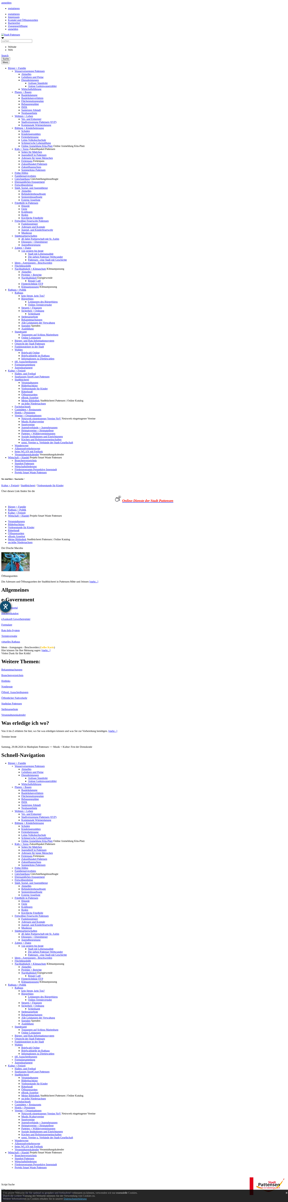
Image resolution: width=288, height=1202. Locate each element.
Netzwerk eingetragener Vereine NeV (41, 418)
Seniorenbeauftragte (31, 197)
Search (4, 55)
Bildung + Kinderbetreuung (29, 128)
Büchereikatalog (9, 613)
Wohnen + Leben (24, 116)
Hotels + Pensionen (25, 412)
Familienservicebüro (25, 176)
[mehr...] (93, 581)
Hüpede (25, 205)
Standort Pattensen (24, 463)
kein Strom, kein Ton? (33, 295)
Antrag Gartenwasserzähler (42, 86)
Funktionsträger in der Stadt (29, 346)
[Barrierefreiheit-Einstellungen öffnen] (5, 606)
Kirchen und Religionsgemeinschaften (41, 439)
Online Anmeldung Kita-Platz (37, 146)
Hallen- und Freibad (25, 373)
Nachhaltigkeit (29, 277)
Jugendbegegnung (30, 244)
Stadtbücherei (22, 379)
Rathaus (19, 292)
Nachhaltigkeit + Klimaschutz (30, 268)
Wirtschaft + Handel (18, 457)
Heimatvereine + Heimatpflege (37, 430)
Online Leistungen (31, 337)
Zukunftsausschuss (31, 167)
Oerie (24, 208)
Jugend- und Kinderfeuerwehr (37, 229)
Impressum (14, 17)
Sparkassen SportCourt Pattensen (32, 376)
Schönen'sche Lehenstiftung (36, 143)
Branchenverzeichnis (26, 460)
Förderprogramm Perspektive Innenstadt (36, 469)
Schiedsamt (34, 313)
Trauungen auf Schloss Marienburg (39, 334)
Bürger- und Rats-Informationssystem (34, 340)
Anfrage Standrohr (38, 83)
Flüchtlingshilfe (23, 265)
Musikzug (26, 232)
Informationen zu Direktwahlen (37, 358)
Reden (24, 214)
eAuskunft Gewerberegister (15, 619)
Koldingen (26, 211)
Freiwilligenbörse (24, 185)
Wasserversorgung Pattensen (30, 71)
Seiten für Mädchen (31, 152)
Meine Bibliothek (30, 400)
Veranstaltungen (29, 382)
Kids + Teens (22, 149)
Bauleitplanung (29, 95)
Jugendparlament (23, 367)
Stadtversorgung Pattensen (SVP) (38, 122)
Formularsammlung (25, 364)
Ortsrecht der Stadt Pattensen (30, 343)
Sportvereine (28, 424)
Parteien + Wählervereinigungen (38, 433)
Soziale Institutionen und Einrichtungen (42, 436)
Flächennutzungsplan (32, 101)
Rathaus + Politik (17, 289)
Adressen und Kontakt (33, 226)
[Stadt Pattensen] (10, 34)
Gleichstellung (22, 179)
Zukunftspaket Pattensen (34, 164)
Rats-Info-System (10, 630)
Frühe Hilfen (21, 173)
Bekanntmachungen (31, 319)
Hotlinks (5, 681)
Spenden (25, 325)
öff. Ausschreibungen (26, 361)
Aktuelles (26, 74)
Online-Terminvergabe (40, 304)
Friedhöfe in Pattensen (26, 202)
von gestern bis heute (32, 250)
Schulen (25, 131)
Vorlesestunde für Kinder (34, 388)
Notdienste (7, 686)
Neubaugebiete (29, 113)
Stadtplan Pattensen (11, 703)
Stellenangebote (29, 316)
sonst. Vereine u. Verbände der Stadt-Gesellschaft (47, 442)
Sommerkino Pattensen (33, 170)
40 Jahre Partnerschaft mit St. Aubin (40, 238)
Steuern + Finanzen (31, 307)
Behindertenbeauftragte (33, 194)
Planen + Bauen (23, 92)
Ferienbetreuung (29, 137)
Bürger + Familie (17, 68)
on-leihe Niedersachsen (33, 403)
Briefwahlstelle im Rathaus (35, 355)
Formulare (6, 624)
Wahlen (19, 349)
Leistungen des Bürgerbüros (43, 301)
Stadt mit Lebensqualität (40, 253)
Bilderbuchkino (29, 385)
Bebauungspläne (30, 104)
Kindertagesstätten (31, 134)
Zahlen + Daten (23, 247)
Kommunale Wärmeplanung (36, 125)
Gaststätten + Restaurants (28, 409)
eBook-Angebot (29, 397)
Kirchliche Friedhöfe (32, 217)
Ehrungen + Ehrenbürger (34, 241)
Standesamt (21, 331)
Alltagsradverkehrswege (27, 448)
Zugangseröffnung (18, 26)
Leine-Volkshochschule (33, 140)
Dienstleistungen (30, 80)
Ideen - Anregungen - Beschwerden (33, 262)
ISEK (24, 107)
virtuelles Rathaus (10, 641)
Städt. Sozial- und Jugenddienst (31, 188)
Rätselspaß (27, 391)
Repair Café (34, 280)
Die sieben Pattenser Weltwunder (45, 256)
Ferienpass (26, 161)
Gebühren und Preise (32, 77)
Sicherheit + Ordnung (32, 310)
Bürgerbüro (27, 298)
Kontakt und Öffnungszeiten (23, 20)
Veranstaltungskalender (27, 454)
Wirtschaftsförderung (26, 466)
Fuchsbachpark (23, 406)
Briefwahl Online (30, 352)
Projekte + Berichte (31, 274)
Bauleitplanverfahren (32, 98)
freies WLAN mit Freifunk (29, 451)
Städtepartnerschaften (26, 235)
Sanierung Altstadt (31, 110)
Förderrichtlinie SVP (32, 283)
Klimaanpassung (30, 286)
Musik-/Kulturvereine (32, 421)
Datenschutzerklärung (75, 1198)
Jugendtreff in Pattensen (33, 155)
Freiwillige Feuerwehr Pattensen (32, 220)
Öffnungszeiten (29, 394)
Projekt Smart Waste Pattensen (31, 472)
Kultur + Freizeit (17, 370)
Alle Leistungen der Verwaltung (38, 322)
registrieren (14, 8)
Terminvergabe (9, 636)
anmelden (6, 2)
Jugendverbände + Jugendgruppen (39, 427)
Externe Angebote (30, 200)
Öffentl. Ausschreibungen (14, 692)
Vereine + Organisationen (28, 415)
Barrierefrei (14, 23)
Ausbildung (27, 328)
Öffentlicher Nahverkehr (14, 698)
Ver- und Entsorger (31, 119)
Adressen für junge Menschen (37, 158)
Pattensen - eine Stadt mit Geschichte (47, 259)
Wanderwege (21, 445)
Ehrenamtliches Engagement (30, 182)
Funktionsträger (29, 223)
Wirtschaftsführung (31, 89)
